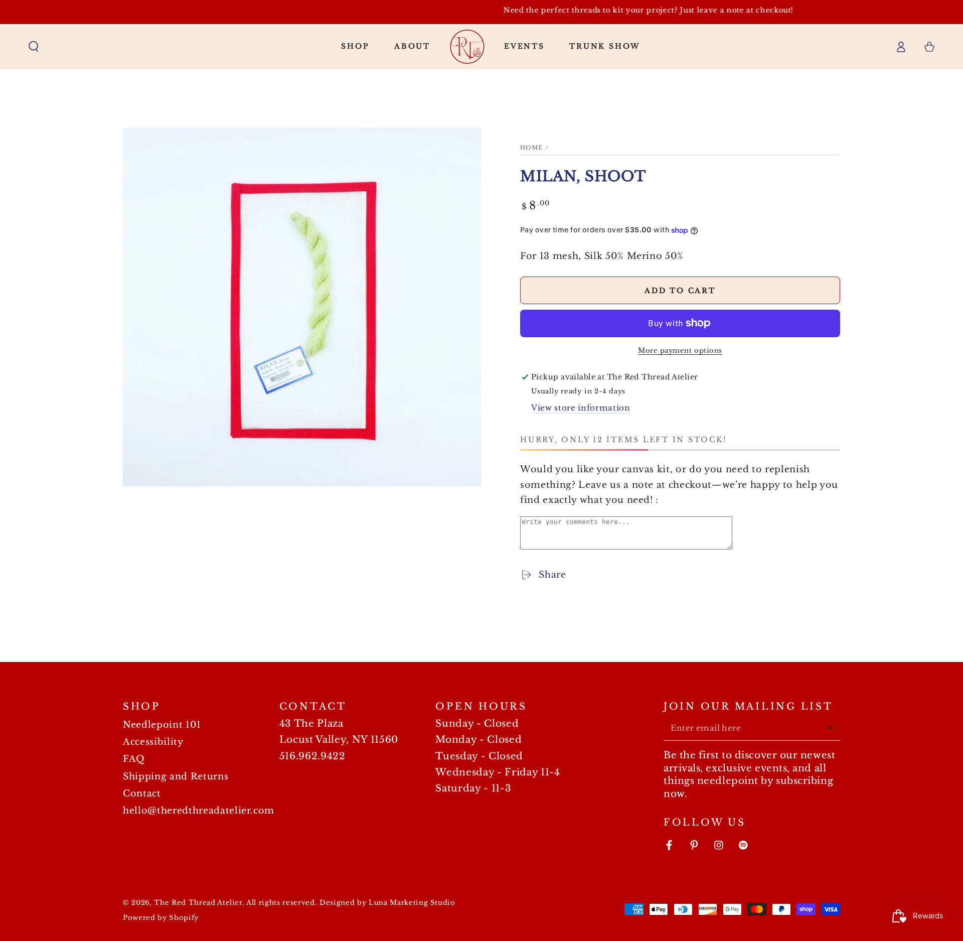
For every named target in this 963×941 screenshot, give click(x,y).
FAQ (134, 758)
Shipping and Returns (175, 776)
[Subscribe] (833, 728)
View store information (580, 408)
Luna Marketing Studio (412, 902)
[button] (34, 46)
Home (531, 147)
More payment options (680, 350)
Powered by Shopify (161, 917)
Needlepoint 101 (162, 724)
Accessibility (153, 741)
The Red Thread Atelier (198, 902)
